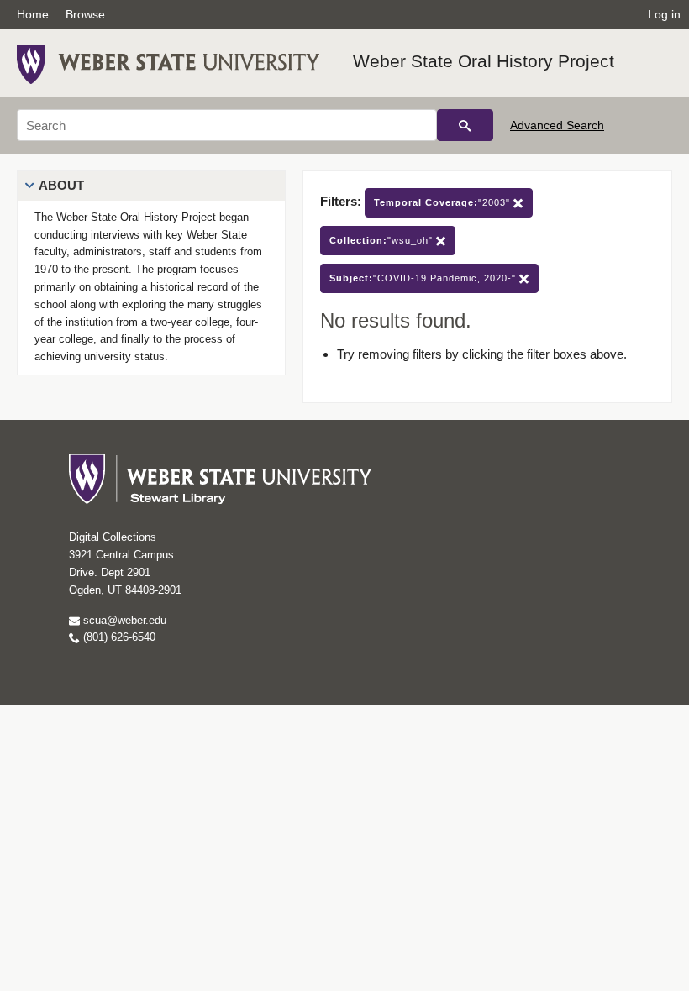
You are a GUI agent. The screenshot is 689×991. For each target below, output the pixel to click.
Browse (85, 14)
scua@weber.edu (123, 620)
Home (33, 14)
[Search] (465, 125)
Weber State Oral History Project (483, 61)
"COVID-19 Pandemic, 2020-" (424, 278)
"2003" (443, 202)
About (61, 185)
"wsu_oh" (382, 240)
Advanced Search (557, 125)
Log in (664, 14)
